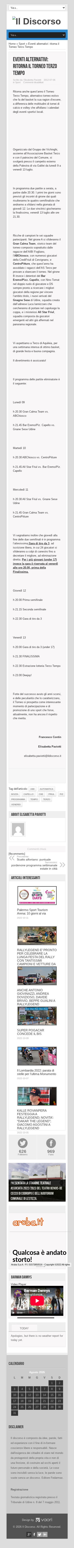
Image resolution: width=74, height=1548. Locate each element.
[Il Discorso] (36, 21)
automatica (46, 789)
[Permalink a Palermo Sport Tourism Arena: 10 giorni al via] (37, 904)
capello (29, 794)
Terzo (46, 799)
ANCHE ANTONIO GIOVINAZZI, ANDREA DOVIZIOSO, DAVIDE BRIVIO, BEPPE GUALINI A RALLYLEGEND (36, 997)
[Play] (13, 1312)
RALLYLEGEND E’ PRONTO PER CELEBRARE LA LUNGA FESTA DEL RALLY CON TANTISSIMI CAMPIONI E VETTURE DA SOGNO (37, 958)
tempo (34, 799)
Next (61, 1183)
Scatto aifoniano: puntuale (34, 858)
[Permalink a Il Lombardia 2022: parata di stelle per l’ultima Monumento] (37, 1064)
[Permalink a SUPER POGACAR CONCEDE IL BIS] (37, 1024)
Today (24, 1328)
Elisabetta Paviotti (32, 80)
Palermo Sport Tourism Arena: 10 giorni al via (32, 911)
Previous (13, 1183)
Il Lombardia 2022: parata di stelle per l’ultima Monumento (36, 1072)
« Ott (14, 1418)
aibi (32, 789)
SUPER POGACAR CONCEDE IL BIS (30, 1032)
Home (12, 43)
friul (51, 794)
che (41, 794)
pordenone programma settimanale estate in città (34, 865)
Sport (22, 43)
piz (61, 794)
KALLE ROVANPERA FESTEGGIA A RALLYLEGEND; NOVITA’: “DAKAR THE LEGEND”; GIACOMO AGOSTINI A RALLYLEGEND (35, 1119)
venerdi (16, 804)
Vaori (44, 1520)
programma (18, 799)
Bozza (14, 794)
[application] (37, 1301)
